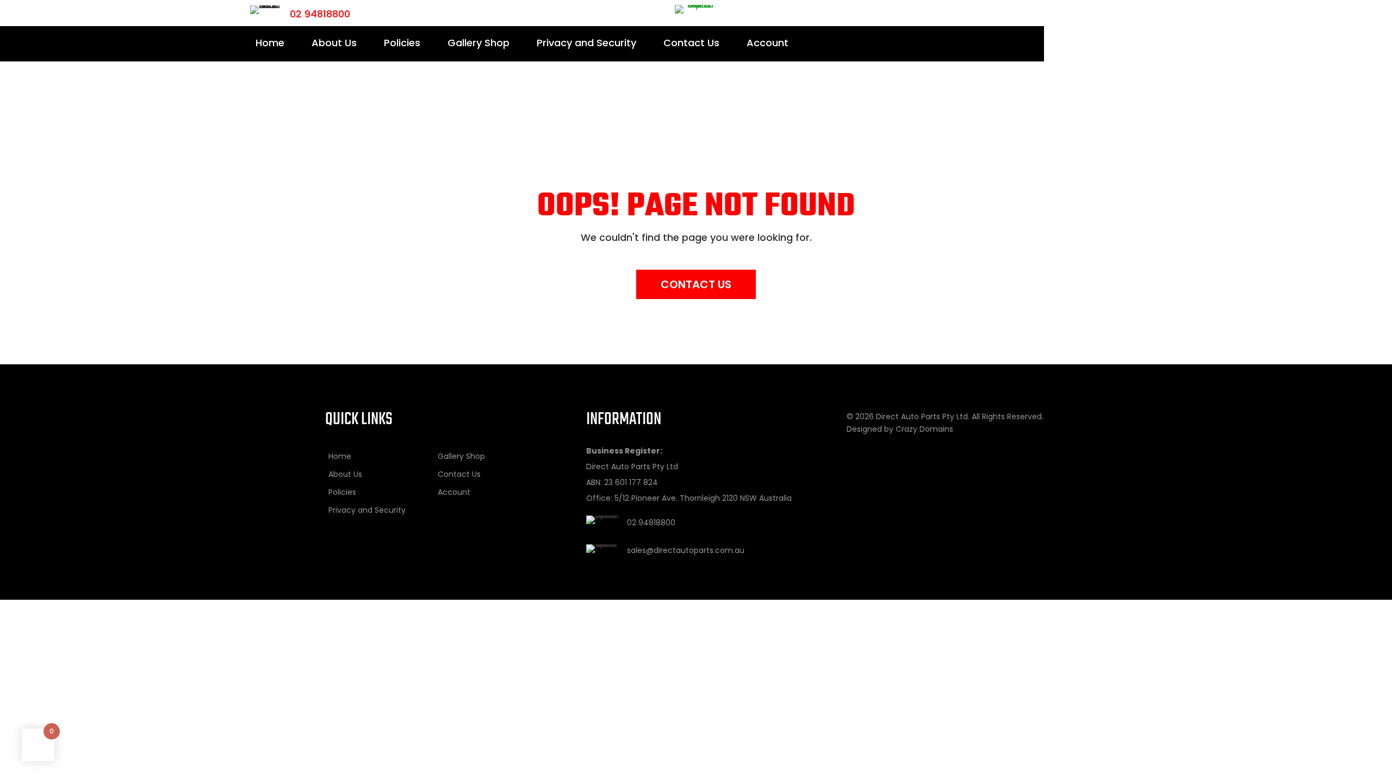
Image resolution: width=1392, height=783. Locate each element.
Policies (402, 42)
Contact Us (691, 42)
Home (270, 42)
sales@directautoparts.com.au (685, 550)
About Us (334, 42)
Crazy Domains (924, 429)
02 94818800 (320, 14)
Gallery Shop (478, 42)
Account (767, 42)
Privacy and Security (586, 42)
